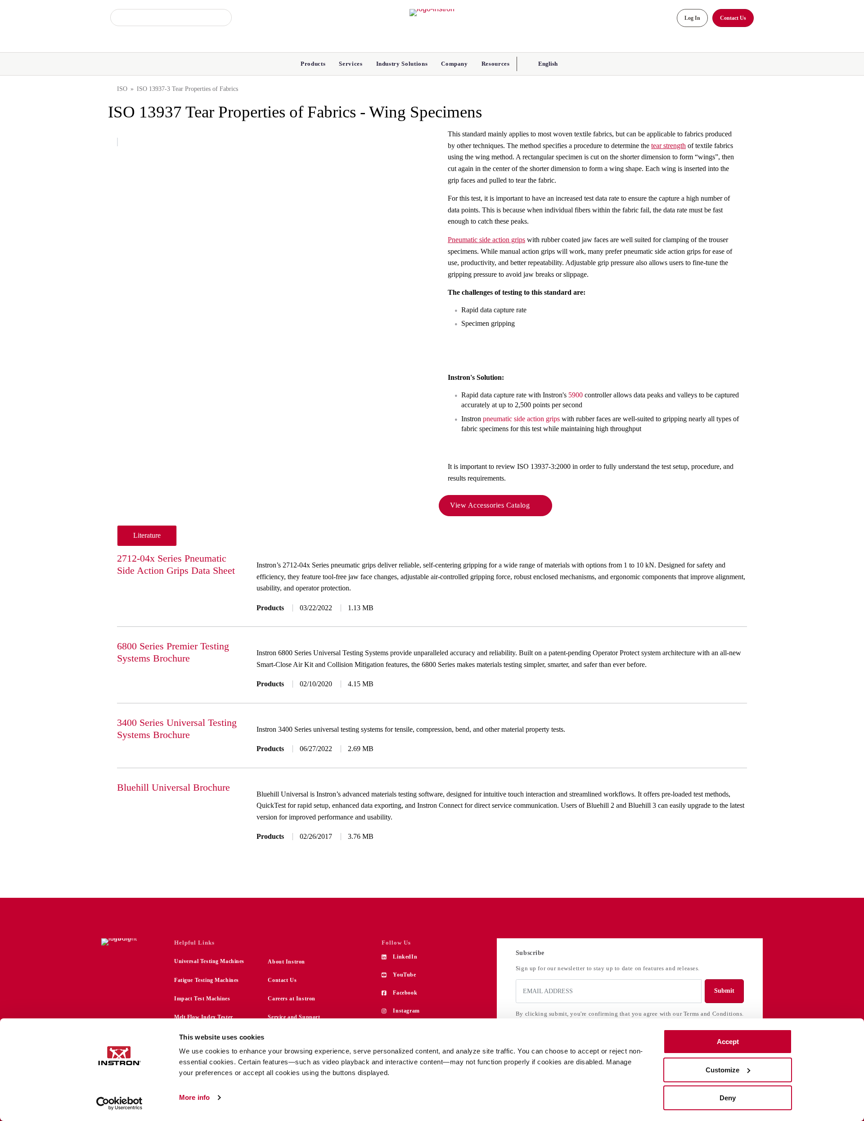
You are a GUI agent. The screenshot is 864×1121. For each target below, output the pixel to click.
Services (350, 63)
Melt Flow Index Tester (203, 1017)
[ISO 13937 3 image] (117, 142)
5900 (575, 395)
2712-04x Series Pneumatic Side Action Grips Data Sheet (176, 564)
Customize (722, 1070)
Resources (496, 63)
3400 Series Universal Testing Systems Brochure (177, 728)
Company (454, 63)
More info (194, 1097)
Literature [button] (147, 535)
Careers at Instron (291, 998)
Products (313, 63)
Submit (724, 990)
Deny (728, 1098)
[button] (547, 64)
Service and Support (294, 1017)
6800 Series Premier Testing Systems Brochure (173, 652)
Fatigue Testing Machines (206, 980)
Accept (728, 1041)
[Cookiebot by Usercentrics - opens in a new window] (119, 1103)
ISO (122, 89)
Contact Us (282, 980)
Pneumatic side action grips (486, 239)
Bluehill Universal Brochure (173, 787)
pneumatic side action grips (521, 419)
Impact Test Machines (202, 998)
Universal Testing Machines (209, 961)
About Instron (286, 962)
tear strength (668, 145)
